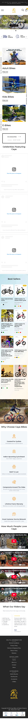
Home (14, 660)
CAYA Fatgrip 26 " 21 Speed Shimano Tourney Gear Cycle (7, 326)
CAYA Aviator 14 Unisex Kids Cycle (20, 299)
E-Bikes (6, 125)
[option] (14, 22)
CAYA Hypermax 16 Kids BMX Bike (21, 350)
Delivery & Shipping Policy (14, 648)
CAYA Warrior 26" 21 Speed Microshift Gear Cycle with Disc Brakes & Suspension (20, 383)
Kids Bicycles (14, 676)
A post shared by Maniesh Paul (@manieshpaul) (14, 230)
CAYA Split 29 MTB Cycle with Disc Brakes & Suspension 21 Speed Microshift (7, 353)
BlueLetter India (15, 709)
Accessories (12, 137)
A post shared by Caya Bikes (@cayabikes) (14, 189)
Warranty (14, 653)
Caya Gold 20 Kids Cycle (7, 299)
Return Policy (14, 650)
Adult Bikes (8, 68)
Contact (14, 665)
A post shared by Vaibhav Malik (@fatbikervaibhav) (14, 270)
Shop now (14, 23)
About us (14, 662)
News (14, 667)
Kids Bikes (8, 96)
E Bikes (14, 681)
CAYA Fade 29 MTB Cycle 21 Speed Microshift (7, 381)
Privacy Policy (14, 645)
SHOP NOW (16, 140)
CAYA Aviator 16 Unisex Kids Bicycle (20, 325)
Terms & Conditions (14, 643)
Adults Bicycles (14, 674)
